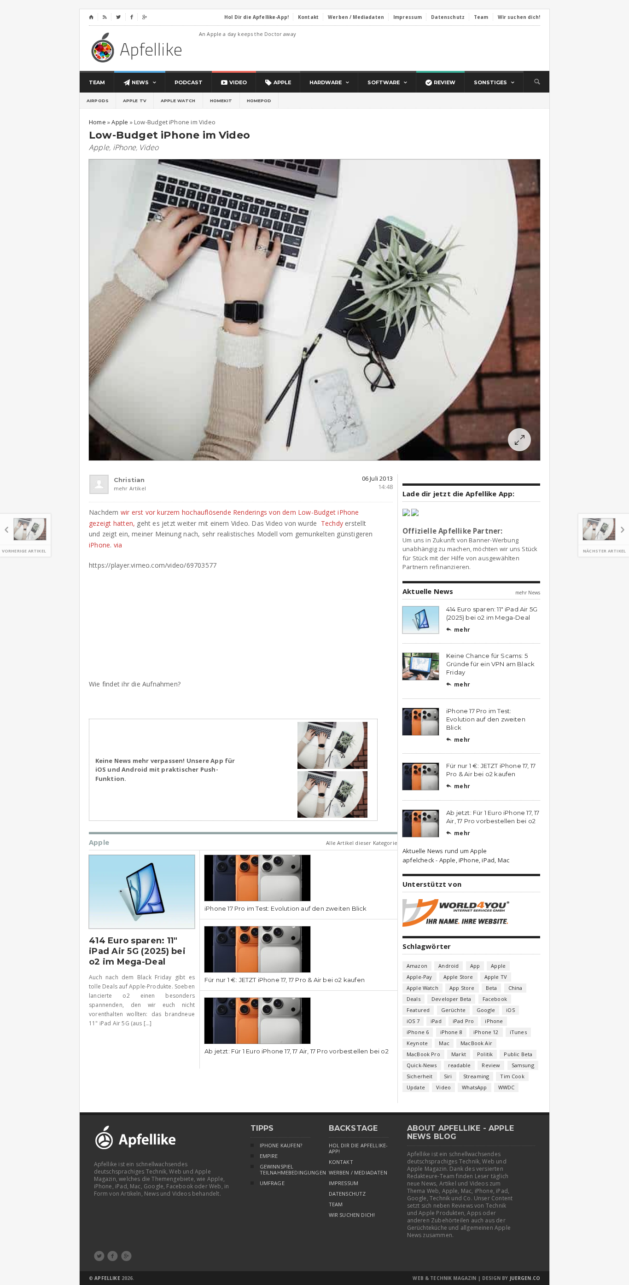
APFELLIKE (107, 1278)
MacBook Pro (423, 1054)
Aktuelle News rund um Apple (444, 851)
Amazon (417, 965)
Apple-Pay (419, 976)
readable (459, 1065)
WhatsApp (474, 1087)
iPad (436, 1021)
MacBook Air (476, 1043)
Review (491, 1065)
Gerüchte (453, 1009)
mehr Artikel (118, 488)
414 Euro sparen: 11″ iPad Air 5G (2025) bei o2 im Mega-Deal (137, 951)
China (515, 987)
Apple (99, 147)
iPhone (124, 147)
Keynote (417, 1043)
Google (486, 1009)
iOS (510, 1009)
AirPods (98, 100)
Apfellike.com (138, 47)
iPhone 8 (451, 1032)
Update (416, 1087)
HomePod (259, 100)
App (475, 965)
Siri (448, 1076)
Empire (269, 1156)
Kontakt (341, 1162)
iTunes (518, 1032)
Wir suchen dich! (352, 1215)
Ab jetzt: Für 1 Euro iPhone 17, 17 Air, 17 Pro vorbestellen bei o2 (296, 1051)
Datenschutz (347, 1194)
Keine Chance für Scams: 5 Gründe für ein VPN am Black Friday (490, 664)
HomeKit (221, 100)
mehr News (527, 592)
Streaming (476, 1076)
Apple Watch (178, 100)
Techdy (332, 523)
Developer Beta (451, 998)
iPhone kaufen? (281, 1145)
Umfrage (272, 1183)
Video (148, 147)
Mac (444, 1043)
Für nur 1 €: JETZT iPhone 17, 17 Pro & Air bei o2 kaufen (284, 979)
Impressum (344, 1183)
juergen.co (525, 1278)
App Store (462, 987)
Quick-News (422, 1065)
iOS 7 (413, 1021)
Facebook (495, 998)
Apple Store (458, 976)
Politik (485, 1054)
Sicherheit (420, 1076)
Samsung (523, 1065)
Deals (413, 998)
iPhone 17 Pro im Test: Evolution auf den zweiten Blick (285, 908)
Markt (458, 1054)
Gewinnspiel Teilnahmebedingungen (285, 1169)
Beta (491, 987)
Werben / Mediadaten (358, 1172)
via (118, 545)
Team (336, 1204)
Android (448, 965)
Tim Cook (512, 1076)
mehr (458, 630)
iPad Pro (463, 1021)
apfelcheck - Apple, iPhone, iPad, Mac (455, 860)
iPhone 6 (418, 1032)
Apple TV (134, 100)
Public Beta (518, 1054)
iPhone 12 (486, 1032)
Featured (418, 1009)
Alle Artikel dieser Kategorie (361, 842)
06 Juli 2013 (377, 478)
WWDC (506, 1087)
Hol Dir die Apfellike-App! (358, 1148)
